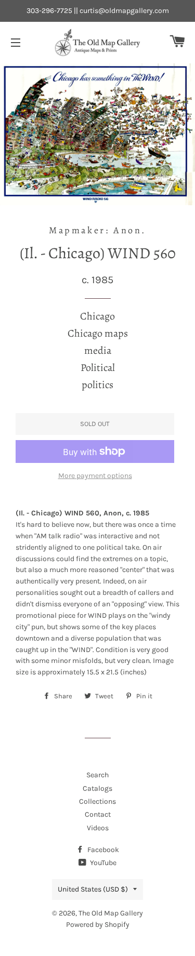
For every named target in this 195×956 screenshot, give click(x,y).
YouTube (102, 862)
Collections (97, 801)
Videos (98, 828)
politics (97, 385)
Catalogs (97, 788)
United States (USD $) (93, 889)
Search (97, 775)
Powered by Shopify (97, 924)
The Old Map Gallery (111, 913)
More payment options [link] (95, 475)
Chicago (97, 316)
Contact (98, 814)
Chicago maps (98, 333)
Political (98, 368)
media (97, 350)
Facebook (102, 849)
